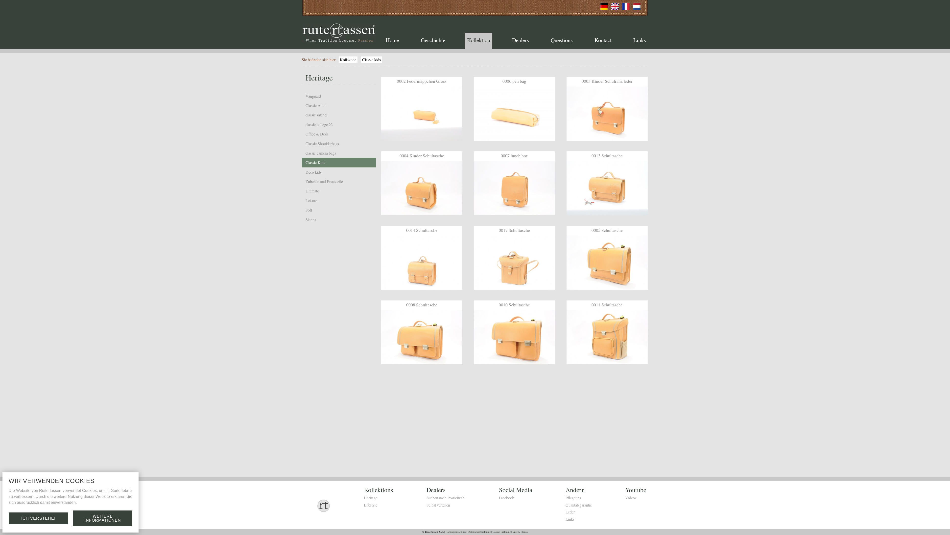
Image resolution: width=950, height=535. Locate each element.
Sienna (311, 219)
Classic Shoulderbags (322, 143)
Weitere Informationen (103, 518)
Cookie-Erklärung (502, 532)
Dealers (520, 40)
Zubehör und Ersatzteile (324, 181)
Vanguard (313, 96)
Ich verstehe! (38, 518)
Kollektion (478, 40)
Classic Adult (316, 105)
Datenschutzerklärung (479, 532)
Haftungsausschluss (456, 532)
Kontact (603, 40)
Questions (562, 40)
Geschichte (433, 40)
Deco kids (313, 172)
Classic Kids (315, 162)
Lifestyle (370, 505)
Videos (630, 497)
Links (639, 40)
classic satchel (316, 114)
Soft (309, 210)
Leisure (311, 200)
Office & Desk (317, 133)
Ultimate (312, 190)
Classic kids (371, 59)
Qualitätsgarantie (579, 505)
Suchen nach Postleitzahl (446, 497)
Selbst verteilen (438, 505)
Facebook (506, 497)
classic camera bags (321, 153)
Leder (570, 511)
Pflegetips (573, 497)
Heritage (370, 497)
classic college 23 (319, 124)
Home (392, 40)
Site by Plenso (520, 532)
